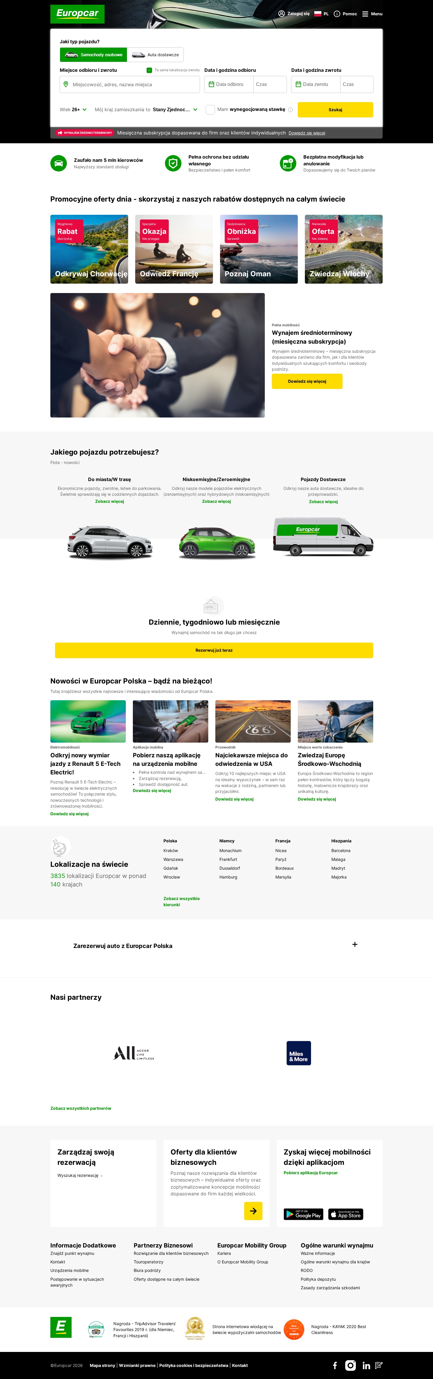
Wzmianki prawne (137, 1365)
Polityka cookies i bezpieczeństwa (193, 1365)
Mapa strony (102, 1365)
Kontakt (240, 1365)
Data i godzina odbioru (230, 70)
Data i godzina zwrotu (316, 70)
